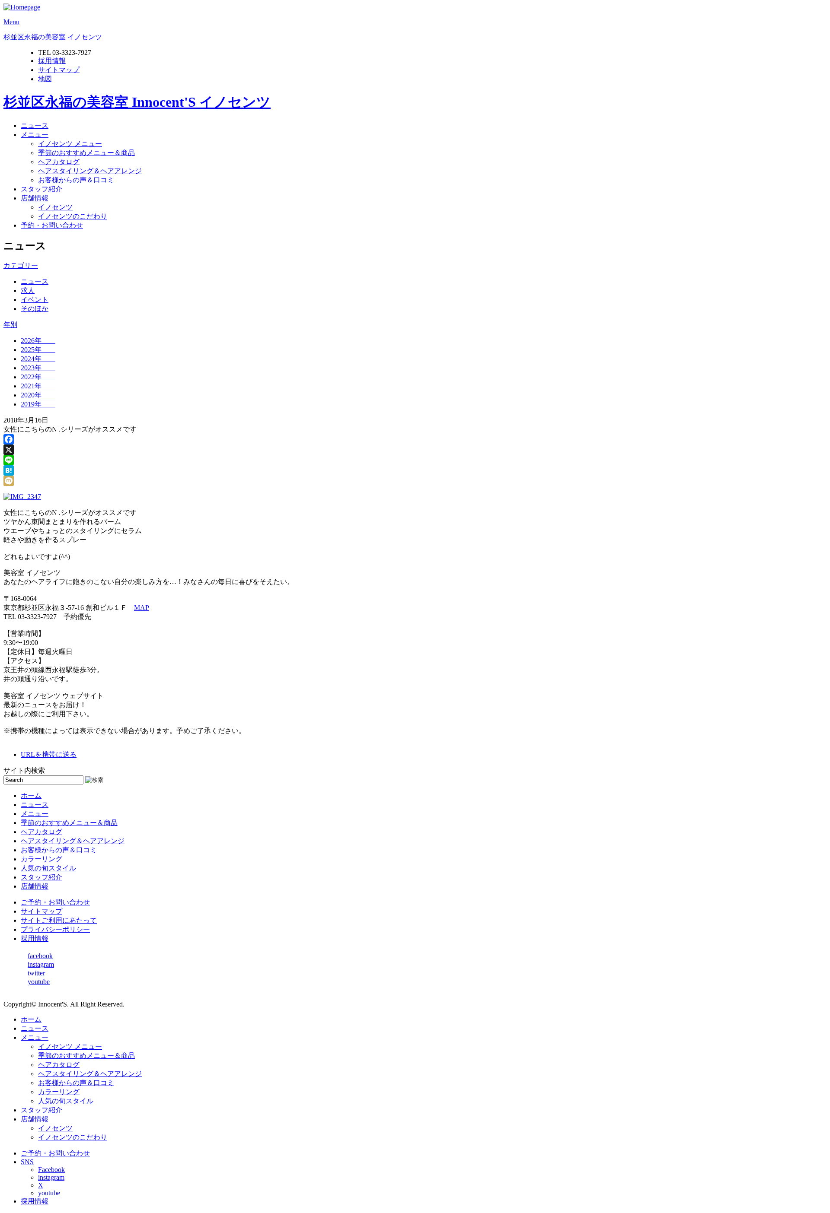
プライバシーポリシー (55, 929)
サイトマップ (59, 69)
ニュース (34, 125)
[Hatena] (415, 470)
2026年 (38, 340)
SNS (27, 1161)
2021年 (38, 386)
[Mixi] (415, 481)
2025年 (38, 349)
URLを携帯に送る (49, 754)
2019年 (38, 404)
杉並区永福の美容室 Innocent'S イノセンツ (137, 102)
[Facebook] (415, 439)
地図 (45, 79)
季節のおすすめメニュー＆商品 (86, 152)
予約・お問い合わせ (52, 225)
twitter (36, 973)
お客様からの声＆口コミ (76, 180)
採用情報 (52, 60)
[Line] (415, 460)
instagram (41, 964)
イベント (34, 299)
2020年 (38, 395)
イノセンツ (55, 207)
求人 (28, 290)
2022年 (38, 377)
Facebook (51, 1169)
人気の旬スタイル (48, 868)
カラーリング (41, 859)
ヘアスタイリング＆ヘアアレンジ (90, 171)
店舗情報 (34, 198)
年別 (10, 324)
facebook (40, 955)
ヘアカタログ (59, 161)
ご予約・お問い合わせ (55, 902)
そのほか (34, 308)
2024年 (38, 358)
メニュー (34, 134)
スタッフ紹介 (41, 189)
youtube (39, 981)
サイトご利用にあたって (59, 920)
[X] (415, 450)
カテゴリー (20, 265)
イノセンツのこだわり (72, 216)
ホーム (31, 795)
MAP (141, 607)
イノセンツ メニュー (70, 143)
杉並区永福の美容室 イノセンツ (52, 37)
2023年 (38, 368)
